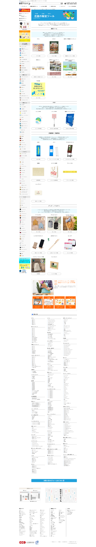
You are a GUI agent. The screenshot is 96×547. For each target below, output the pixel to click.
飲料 (64, 440)
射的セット (65, 456)
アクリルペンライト (67, 354)
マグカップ (65, 389)
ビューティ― (66, 396)
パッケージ (49, 430)
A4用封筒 (33, 386)
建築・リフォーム (61, 515)
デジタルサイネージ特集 (70, 159)
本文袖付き (33, 353)
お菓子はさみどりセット (67, 462)
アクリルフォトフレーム (67, 350)
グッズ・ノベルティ (67, 373)
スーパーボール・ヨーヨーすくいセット (70, 458)
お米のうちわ (66, 415)
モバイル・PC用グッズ (67, 403)
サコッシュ (65, 376)
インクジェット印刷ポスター (36, 468)
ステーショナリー (66, 398)
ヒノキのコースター (67, 423)
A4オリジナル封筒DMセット (36, 404)
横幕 (48, 412)
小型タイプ (49, 445)
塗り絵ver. (33, 378)
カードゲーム (50, 461)
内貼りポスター (34, 470)
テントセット (50, 428)
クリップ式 (49, 346)
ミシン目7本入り (50, 396)
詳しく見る (54, 76)
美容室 (52, 512)
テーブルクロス (50, 427)
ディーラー (52, 510)
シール (48, 318)
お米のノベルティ (66, 406)
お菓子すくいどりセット (67, 463)
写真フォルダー (34, 452)
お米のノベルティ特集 (54, 252)
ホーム (32, 9)
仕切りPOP (49, 351)
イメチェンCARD (21, 523)
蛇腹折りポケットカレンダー (36, 437)
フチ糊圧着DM (34, 372)
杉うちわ (33, 462)
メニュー (31, 524)
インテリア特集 (54, 273)
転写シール (49, 330)
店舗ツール (25, 102)
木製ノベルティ (66, 421)
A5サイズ (33, 329)
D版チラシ (33, 322)
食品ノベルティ (32, 535)
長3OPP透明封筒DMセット (36, 405)
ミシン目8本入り (50, 397)
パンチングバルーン (51, 366)
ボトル (41, 521)
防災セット (65, 445)
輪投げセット (66, 457)
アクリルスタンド (66, 346)
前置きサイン (50, 426)
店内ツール (49, 372)
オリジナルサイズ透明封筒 (36, 399)
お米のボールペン (66, 411)
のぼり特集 (38, 159)
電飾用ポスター (34, 471)
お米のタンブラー (66, 410)
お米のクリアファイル (67, 419)
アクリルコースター (67, 348)
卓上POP (49, 332)
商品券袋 (33, 453)
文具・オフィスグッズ (67, 318)
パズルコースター (50, 459)
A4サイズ (33, 328)
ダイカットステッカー (51, 319)
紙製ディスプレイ (50, 358)
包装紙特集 (38, 180)
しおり (65, 336)
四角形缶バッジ (66, 365)
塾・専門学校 (53, 516)
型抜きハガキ (34, 365)
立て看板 (49, 418)
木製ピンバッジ (66, 435)
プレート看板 (50, 419)
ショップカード (34, 429)
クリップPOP (50, 354)
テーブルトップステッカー (52, 325)
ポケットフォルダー (35, 451)
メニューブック (50, 375)
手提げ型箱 (49, 439)
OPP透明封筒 (33, 396)
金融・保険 (52, 526)
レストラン (52, 523)
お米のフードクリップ (67, 418)
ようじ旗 (49, 384)
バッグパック (66, 378)
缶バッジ (64, 357)
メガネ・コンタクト (54, 517)
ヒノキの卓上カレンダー (67, 428)
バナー (49, 417)
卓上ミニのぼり (50, 337)
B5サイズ (33, 349)
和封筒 (33, 394)
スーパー (52, 511)
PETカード (33, 430)
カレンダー (33, 434)
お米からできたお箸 (67, 408)
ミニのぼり (49, 406)
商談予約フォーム (50, 453)
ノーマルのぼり (50, 401)
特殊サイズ (33, 324)
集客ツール (25, 74)
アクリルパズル (50, 458)
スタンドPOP (50, 335)
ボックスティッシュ (67, 326)
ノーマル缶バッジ (66, 359)
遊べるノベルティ (50, 455)
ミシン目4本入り (50, 393)
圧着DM (32, 369)
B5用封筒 (33, 388)
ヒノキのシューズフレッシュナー (69, 431)
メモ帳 (65, 323)
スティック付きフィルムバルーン (53, 370)
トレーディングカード (35, 432)
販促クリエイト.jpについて (71, 510)
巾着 (64, 382)
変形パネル (49, 425)
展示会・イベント (53, 527)
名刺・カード (33, 426)
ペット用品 (52, 524)
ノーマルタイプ (50, 342)
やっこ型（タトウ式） (51, 440)
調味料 (65, 441)
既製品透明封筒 (34, 398)
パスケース (65, 332)
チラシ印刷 (38, 55)
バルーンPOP (50, 365)
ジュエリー (52, 521)
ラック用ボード (50, 360)
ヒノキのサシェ (66, 429)
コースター (31, 525)
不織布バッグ (50, 378)
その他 (65, 404)
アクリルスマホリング (67, 353)
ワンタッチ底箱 (50, 436)
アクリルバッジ (66, 347)
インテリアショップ (62, 516)
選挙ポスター (34, 469)
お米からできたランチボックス (68, 409)
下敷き (65, 322)
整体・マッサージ (61, 517)
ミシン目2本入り (50, 390)
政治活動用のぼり (50, 409)
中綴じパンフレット (35, 344)
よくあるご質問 (69, 513)
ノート (65, 324)
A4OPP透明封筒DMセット (36, 406)
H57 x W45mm (34, 338)
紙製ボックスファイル (67, 330)
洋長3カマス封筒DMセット (36, 403)
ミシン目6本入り (50, 395)
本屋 (59, 518)
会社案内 (20, 517)
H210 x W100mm (34, 337)
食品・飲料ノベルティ (67, 437)
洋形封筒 (33, 382)
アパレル (60, 510)
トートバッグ (66, 375)
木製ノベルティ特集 (38, 252)
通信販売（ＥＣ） (53, 518)
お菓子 (65, 439)
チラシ (32, 318)
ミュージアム (61, 521)
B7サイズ (33, 335)
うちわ (32, 455)
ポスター (33, 464)
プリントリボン (50, 377)
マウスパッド (66, 319)
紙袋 (48, 376)
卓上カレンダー (34, 436)
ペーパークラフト (50, 460)
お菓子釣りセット (66, 464)
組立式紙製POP (50, 334)
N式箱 (49, 437)
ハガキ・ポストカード (35, 355)
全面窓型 (33, 376)
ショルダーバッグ (66, 377)
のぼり (48, 399)
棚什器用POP (50, 352)
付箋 (64, 329)
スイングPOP (49, 340)
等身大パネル (50, 420)
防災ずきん (65, 452)
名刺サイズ (33, 336)
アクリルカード (66, 355)
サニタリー (65, 397)
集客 (37, 298)
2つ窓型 (33, 377)
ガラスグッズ (66, 384)
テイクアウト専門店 (62, 520)
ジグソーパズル (32, 515)
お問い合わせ (69, 514)
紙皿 (48, 382)
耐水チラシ (33, 323)
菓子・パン (52, 536)
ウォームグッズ (42, 527)
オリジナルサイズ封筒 (35, 390)
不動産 (52, 514)
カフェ (60, 511)
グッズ (70, 298)
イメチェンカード (34, 374)
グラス (65, 390)
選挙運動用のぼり (50, 407)
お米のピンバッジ (66, 417)
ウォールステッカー (51, 326)
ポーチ (41, 516)
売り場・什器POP (50, 348)
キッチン (65, 391)
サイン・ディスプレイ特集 (54, 159)
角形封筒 (33, 383)
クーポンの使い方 (70, 512)
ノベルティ (59, 298)
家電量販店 (52, 515)
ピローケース (50, 433)
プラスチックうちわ (35, 457)
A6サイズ (33, 330)
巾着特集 (38, 273)
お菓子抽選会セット (67, 465)
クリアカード (34, 431)
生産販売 (60, 522)
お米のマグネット (66, 416)
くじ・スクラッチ (34, 408)
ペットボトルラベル (35, 421)
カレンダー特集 (70, 252)
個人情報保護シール (51, 324)
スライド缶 (65, 371)
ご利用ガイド (69, 511)
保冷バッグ (41, 515)
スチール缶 (65, 367)
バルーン (49, 363)
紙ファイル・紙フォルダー (36, 448)
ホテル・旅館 (53, 522)
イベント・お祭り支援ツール (68, 454)
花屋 (59, 514)
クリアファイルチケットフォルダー (37, 446)
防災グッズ (65, 443)
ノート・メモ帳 (32, 513)
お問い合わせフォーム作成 (52, 449)
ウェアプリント (66, 385)
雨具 (64, 399)
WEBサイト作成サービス (38, 76)
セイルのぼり (50, 405)
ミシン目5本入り (50, 394)
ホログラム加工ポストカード (36, 366)
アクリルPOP (50, 336)
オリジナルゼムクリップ (67, 331)
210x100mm (34, 350)
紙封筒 (32, 380)
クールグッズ (66, 392)
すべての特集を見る (24, 44)
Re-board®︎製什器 (50, 361)
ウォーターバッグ (66, 446)
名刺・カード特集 (38, 201)
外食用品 (49, 385)
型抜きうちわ (34, 459)
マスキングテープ (50, 323)
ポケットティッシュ (67, 325)
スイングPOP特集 (38, 128)
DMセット (33, 401)
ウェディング (53, 513)
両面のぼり (49, 402)
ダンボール (65, 341)
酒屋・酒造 (60, 513)
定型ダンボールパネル (51, 424)
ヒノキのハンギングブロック (68, 430)
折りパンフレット (34, 326)
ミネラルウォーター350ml (36, 424)
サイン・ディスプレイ (51, 414)
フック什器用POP (50, 353)
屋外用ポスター (34, 467)
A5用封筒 (33, 387)
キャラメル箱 (50, 432)
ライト (41, 535)
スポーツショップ (61, 519)
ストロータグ (50, 383)
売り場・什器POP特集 (54, 128)
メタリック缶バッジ (67, 360)
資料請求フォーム (50, 450)
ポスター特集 (54, 55)
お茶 (51, 535)
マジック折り (34, 341)
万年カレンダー (34, 438)
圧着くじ (33, 410)
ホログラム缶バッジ (67, 361)
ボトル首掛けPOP (34, 414)
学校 (51, 520)
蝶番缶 (65, 370)
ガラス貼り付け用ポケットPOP (52, 359)
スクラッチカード (34, 411)
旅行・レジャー (53, 525)
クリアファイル (34, 440)
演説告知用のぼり (50, 408)
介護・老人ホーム (61, 512)
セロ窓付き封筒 (34, 393)
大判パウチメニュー (51, 374)
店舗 (48, 298)
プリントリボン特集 (69, 180)
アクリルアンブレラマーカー (68, 349)
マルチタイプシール (51, 322)
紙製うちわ (33, 458)
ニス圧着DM (34, 371)
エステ (52, 519)
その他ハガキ (34, 367)
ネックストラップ (66, 333)
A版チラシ (33, 319)
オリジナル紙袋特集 (54, 180)
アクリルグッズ (66, 343)
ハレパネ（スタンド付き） (52, 338)
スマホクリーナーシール (51, 329)
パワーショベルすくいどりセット (69, 459)
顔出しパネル (50, 421)
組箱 (48, 438)
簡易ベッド (65, 451)
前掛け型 (33, 416)
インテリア (65, 400)
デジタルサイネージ (51, 444)
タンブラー (41, 522)
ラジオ (65, 447)
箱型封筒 (33, 389)
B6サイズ (33, 334)
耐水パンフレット (34, 342)
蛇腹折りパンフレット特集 (70, 55)
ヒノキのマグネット (67, 427)
